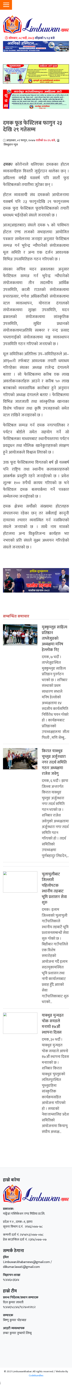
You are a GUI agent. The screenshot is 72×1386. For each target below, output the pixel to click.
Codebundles (36, 1375)
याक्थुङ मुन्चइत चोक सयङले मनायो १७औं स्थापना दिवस (53, 1024)
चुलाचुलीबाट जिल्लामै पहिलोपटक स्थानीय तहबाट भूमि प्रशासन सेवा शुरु (54, 888)
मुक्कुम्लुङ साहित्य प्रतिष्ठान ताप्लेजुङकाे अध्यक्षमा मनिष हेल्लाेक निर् (54, 638)
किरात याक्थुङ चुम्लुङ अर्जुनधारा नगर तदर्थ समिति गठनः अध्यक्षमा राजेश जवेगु (54, 762)
